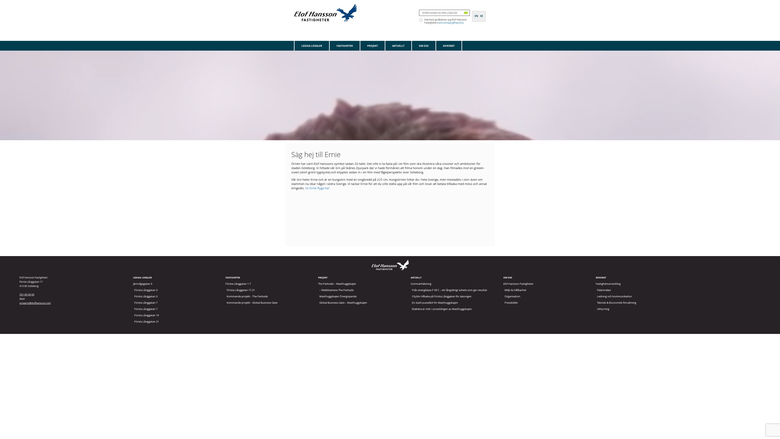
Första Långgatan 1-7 (238, 284)
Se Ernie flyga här (317, 188)
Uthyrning (603, 309)
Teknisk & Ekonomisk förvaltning (616, 302)
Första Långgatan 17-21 (241, 290)
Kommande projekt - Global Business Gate (252, 302)
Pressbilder (511, 302)
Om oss (424, 46)
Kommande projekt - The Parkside (247, 296)
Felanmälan (604, 290)
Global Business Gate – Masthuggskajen (343, 302)
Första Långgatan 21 (146, 321)
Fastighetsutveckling (608, 284)
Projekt (372, 46)
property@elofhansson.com (35, 303)
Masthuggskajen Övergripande (337, 296)
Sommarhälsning (421, 284)
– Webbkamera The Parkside (336, 290)
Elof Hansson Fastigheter (518, 284)
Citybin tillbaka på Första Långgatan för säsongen (441, 296)
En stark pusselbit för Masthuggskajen (435, 302)
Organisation (512, 296)
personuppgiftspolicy (451, 22)
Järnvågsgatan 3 (142, 284)
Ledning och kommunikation (614, 296)
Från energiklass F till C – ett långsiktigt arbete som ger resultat (449, 290)
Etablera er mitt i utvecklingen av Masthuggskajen (442, 309)
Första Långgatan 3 (145, 290)
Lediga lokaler (311, 46)
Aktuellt (398, 46)
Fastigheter (345, 46)
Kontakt (449, 46)
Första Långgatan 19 (146, 315)
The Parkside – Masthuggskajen (337, 284)
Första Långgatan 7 (145, 302)
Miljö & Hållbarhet (515, 290)
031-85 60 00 (27, 294)
